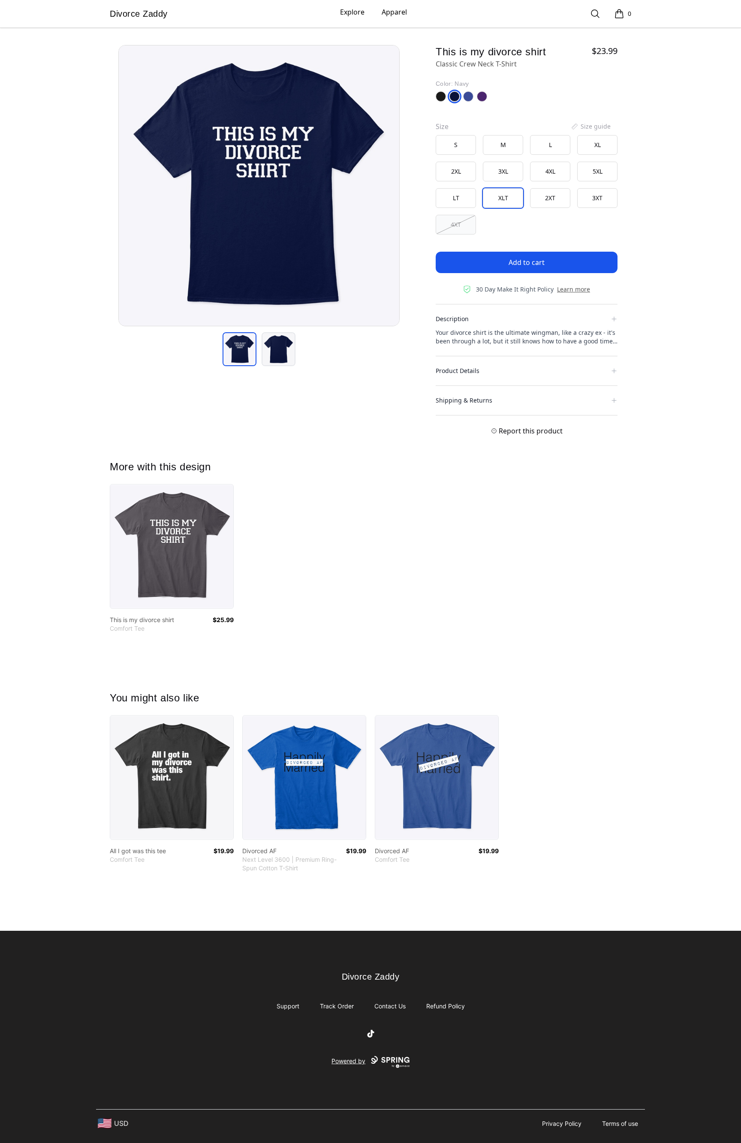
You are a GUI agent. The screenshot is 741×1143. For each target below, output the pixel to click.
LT (456, 198)
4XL (550, 171)
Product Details (457, 371)
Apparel (394, 12)
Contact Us (390, 1006)
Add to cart (527, 262)
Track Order (337, 1006)
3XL (503, 171)
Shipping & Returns (464, 400)
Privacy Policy (561, 1123)
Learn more (573, 289)
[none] (590, 126)
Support (288, 1006)
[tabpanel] (259, 185)
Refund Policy (445, 1006)
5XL (597, 171)
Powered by (348, 1061)
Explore (352, 12)
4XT (456, 224)
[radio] (456, 145)
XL (597, 145)
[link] (171, 546)
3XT (597, 198)
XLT (503, 198)
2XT (550, 198)
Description (452, 319)
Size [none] (442, 126)
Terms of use (620, 1123)
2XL (456, 171)
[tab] (239, 349)
